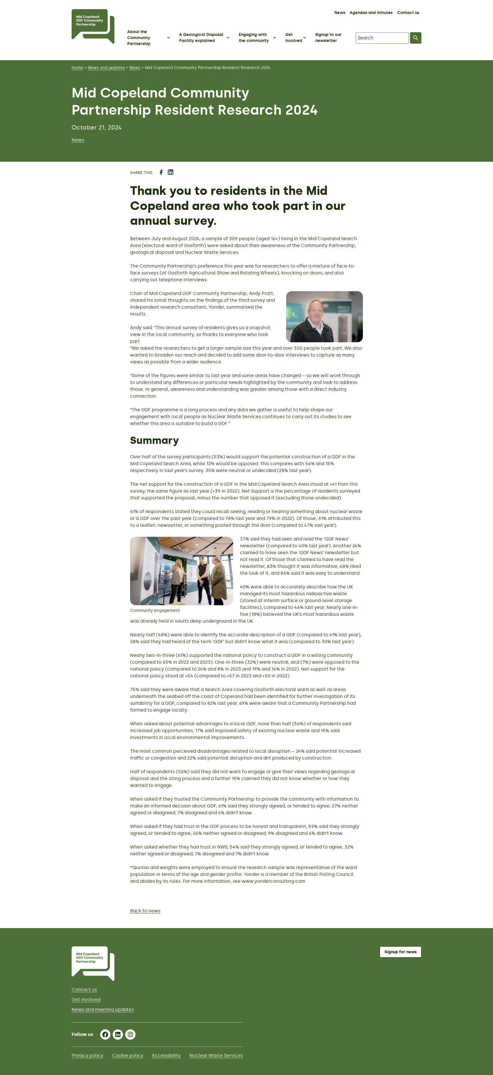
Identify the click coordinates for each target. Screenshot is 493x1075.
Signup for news (401, 952)
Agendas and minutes (371, 12)
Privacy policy (87, 1055)
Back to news (145, 911)
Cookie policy (127, 1055)
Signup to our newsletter (328, 37)
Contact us (408, 12)
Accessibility (166, 1055)
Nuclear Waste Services (216, 1055)
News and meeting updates (103, 1009)
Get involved (86, 999)
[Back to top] (481, 916)
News (339, 12)
